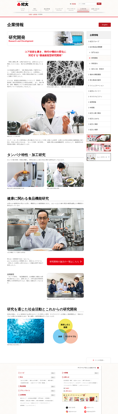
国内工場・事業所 (97, 69)
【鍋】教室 (50, 380)
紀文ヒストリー (95, 91)
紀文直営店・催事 (68, 380)
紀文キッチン (90, 407)
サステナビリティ (96, 96)
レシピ (23, 9)
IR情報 (74, 4)
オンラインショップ (59, 9)
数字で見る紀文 (86, 380)
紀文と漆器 (94, 124)
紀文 (23, 3)
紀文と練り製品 (95, 113)
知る (35, 9)
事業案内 (94, 63)
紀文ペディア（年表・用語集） (38, 383)
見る (53, 373)
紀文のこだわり (77, 380)
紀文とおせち (94, 118)
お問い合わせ (95, 9)
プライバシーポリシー (69, 383)
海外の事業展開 (95, 74)
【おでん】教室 (23, 380)
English (105, 25)
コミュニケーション (97, 85)
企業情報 (83, 9)
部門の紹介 (95, 52)
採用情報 (93, 102)
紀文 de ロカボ (72, 411)
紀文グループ (94, 41)
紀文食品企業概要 (96, 47)
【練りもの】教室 (33, 380)
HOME (30, 14)
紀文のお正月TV (91, 411)
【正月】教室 (42, 380)
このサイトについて (83, 385)
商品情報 (47, 9)
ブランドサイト (71, 9)
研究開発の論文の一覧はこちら (64, 261)
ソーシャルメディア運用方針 (70, 385)
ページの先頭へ (99, 360)
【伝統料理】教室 (25, 383)
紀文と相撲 (94, 130)
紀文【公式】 (72, 407)
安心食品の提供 (95, 80)
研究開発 (94, 58)
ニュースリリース (30, 405)
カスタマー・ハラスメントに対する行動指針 (86, 383)
